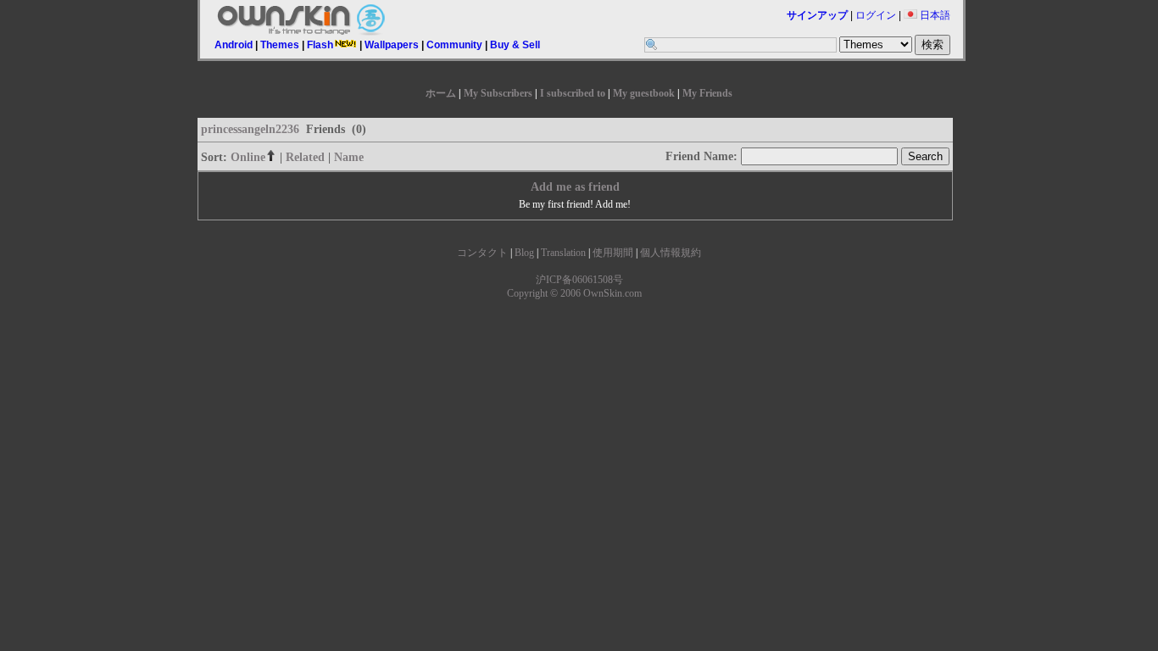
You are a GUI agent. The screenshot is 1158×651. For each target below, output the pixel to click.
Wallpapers (392, 45)
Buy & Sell (515, 45)
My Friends (707, 93)
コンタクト (482, 253)
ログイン (875, 15)
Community (454, 45)
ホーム (441, 93)
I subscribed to (572, 93)
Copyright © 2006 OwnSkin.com (574, 293)
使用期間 (613, 253)
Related (305, 157)
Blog (524, 253)
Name (349, 157)
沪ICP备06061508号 (579, 280)
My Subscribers (498, 93)
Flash (320, 45)
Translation (563, 253)
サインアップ (817, 15)
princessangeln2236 (250, 129)
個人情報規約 (670, 253)
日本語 (933, 15)
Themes (279, 45)
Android (233, 45)
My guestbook (644, 93)
